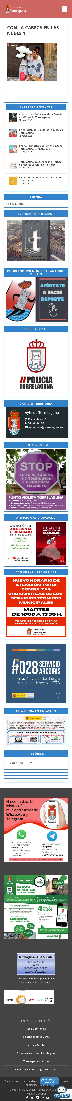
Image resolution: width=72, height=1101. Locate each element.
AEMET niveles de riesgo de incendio (36, 1069)
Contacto (15, 1089)
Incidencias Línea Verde (36, 1036)
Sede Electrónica (36, 1028)
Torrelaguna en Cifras (36, 1061)
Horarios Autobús (36, 1045)
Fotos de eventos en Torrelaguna (36, 1053)
